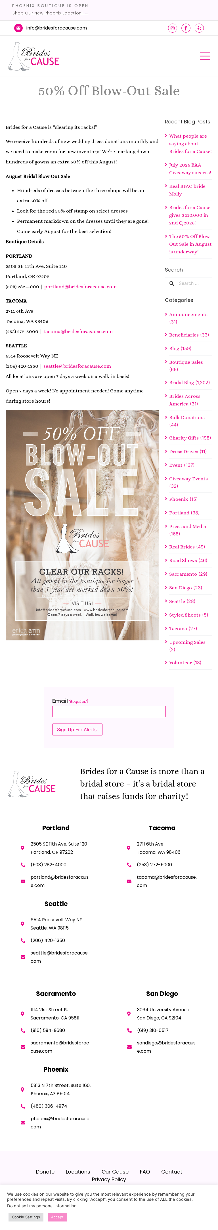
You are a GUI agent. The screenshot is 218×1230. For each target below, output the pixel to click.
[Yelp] (199, 28)
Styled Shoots (185, 615)
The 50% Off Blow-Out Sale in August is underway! (190, 244)
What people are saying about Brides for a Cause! (190, 143)
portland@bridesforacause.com (80, 286)
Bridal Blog (181, 382)
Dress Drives (183, 451)
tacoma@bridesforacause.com (78, 331)
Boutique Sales (186, 362)
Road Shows (183, 560)
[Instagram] (172, 28)
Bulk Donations (187, 417)
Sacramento (183, 574)
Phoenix (178, 499)
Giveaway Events (188, 479)
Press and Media (187, 526)
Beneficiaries (184, 335)
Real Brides (182, 547)
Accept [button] (57, 1217)
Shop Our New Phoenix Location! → (50, 13)
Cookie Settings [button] (26, 1217)
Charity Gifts (184, 438)
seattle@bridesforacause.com (77, 366)
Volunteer (180, 662)
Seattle (177, 601)
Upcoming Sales (187, 642)
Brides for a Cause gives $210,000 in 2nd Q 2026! (189, 215)
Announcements (188, 314)
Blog (174, 348)
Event (176, 465)
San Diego (180, 587)
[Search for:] (193, 283)
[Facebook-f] (185, 28)
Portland (179, 513)
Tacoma (178, 628)
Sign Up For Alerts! (77, 729)
